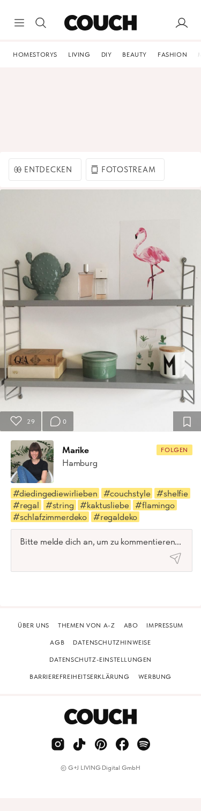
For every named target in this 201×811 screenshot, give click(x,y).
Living (79, 54)
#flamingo (154, 505)
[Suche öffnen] (40, 23)
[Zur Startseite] (100, 23)
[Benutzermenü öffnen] (181, 23)
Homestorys (35, 54)
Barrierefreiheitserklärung (79, 676)
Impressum (164, 625)
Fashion (172, 54)
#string (60, 505)
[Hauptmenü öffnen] (19, 23)
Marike (75, 450)
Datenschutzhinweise (112, 642)
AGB (57, 642)
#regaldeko (115, 516)
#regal (26, 505)
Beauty (134, 54)
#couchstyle (126, 493)
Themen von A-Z (86, 625)
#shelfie (172, 493)
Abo (131, 625)
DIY (106, 54)
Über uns (33, 625)
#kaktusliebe (104, 505)
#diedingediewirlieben (55, 493)
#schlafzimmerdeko (50, 516)
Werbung (155, 676)
